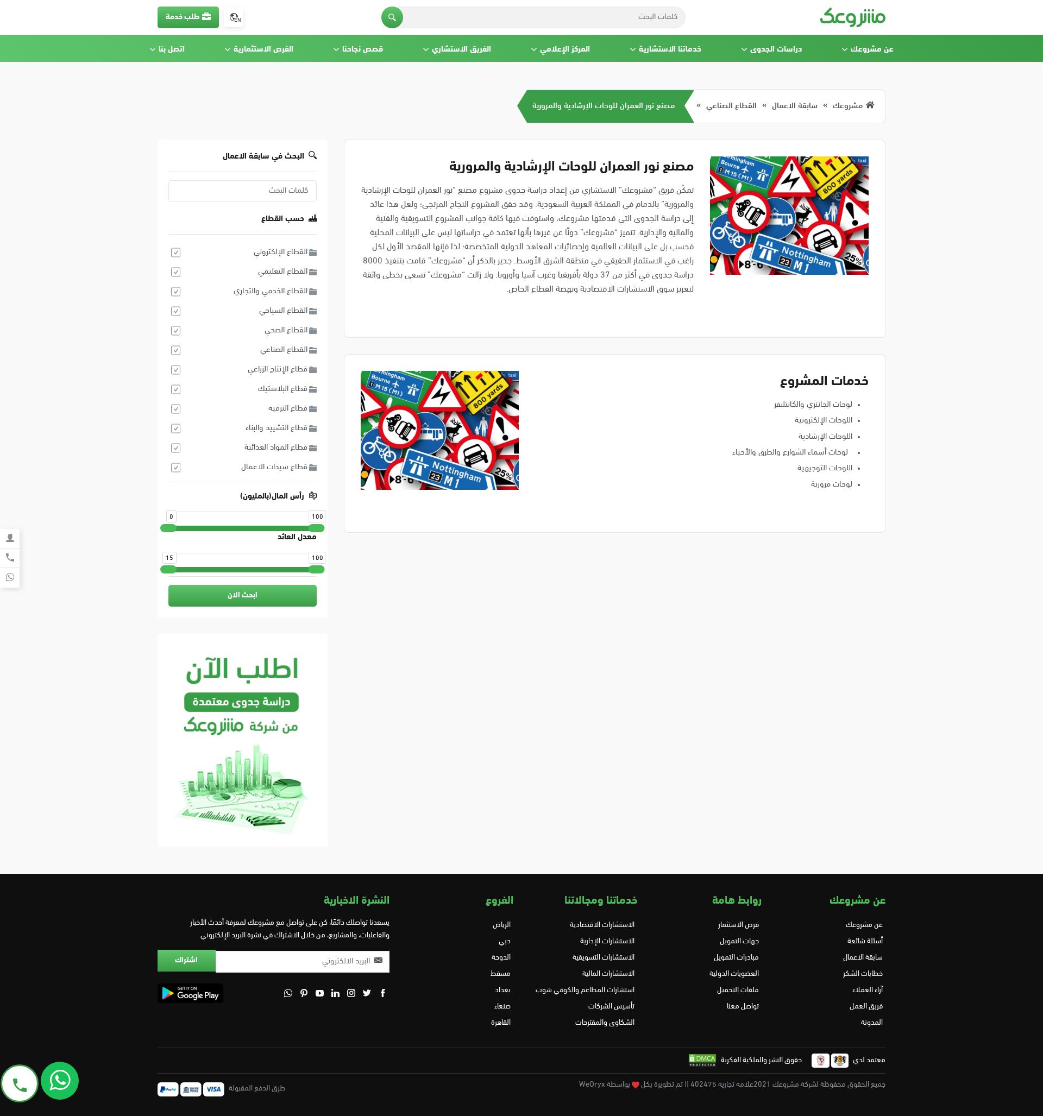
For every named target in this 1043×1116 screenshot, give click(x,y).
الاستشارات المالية (608, 974)
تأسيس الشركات (611, 1006)
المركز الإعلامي (565, 50)
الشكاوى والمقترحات (604, 1023)
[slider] (168, 528)
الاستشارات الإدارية (607, 941)
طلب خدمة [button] (182, 17)
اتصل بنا (172, 50)
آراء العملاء (867, 990)
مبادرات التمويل (736, 958)
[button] (392, 17)
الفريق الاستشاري (461, 50)
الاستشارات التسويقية (603, 958)
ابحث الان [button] (242, 595)
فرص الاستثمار (738, 925)
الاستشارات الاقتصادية (602, 925)
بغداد (503, 990)
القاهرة (501, 1023)
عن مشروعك (872, 50)
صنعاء (502, 1006)
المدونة (872, 1023)
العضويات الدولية (733, 974)
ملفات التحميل (737, 990)
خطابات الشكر (863, 974)
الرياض (502, 925)
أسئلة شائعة (865, 941)
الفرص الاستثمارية (263, 50)
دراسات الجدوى (776, 50)
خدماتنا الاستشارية (670, 50)
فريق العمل (866, 1006)
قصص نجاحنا (362, 50)
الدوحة (501, 958)
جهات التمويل (739, 941)
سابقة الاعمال (795, 106)
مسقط (501, 974)
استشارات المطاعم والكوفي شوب (585, 990)
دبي (505, 941)
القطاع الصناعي (731, 106)
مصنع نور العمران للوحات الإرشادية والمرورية (603, 106)
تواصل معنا (742, 1006)
